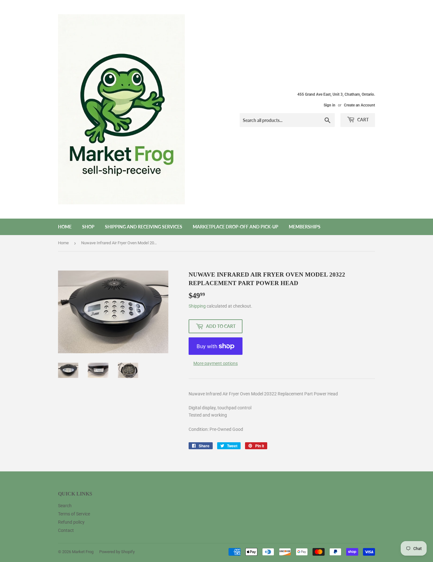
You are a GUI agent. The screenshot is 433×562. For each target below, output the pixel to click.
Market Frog (83, 551)
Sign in (329, 105)
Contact (66, 530)
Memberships (304, 226)
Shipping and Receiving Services (143, 226)
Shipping (197, 306)
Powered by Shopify (117, 551)
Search (65, 505)
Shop (88, 226)
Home (65, 226)
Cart (362, 119)
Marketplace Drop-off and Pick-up (235, 226)
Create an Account (359, 105)
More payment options (215, 363)
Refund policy (71, 522)
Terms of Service (74, 513)
